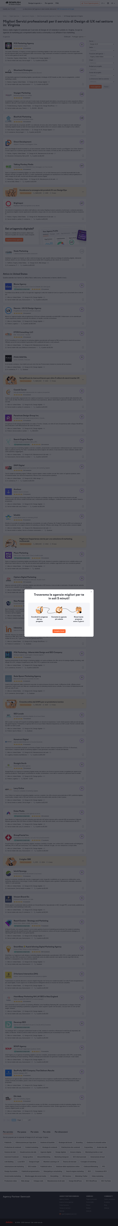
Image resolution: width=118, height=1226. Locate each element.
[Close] (91, 591)
